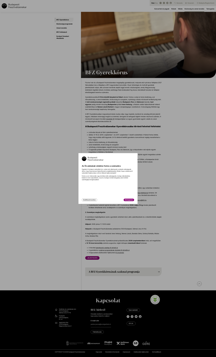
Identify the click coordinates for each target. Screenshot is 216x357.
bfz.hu (99, 173)
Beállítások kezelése (89, 200)
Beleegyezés (129, 200)
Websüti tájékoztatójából (109, 173)
